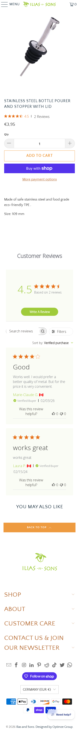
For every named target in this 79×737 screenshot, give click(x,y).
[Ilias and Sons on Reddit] (47, 666)
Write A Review (40, 312)
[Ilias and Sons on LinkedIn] (31, 666)
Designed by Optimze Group (54, 727)
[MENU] (2, 4)
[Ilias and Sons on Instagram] (24, 666)
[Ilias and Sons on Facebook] (16, 666)
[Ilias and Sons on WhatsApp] (69, 666)
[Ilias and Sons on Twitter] (62, 666)
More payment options (39, 179)
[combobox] (52, 343)
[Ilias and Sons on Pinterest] (39, 666)
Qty (6, 134)
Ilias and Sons (25, 727)
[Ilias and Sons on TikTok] (54, 666)
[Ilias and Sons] (39, 4)
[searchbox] (22, 331)
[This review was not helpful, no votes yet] (61, 413)
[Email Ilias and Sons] (8, 666)
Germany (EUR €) (37, 690)
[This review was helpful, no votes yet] (53, 413)
